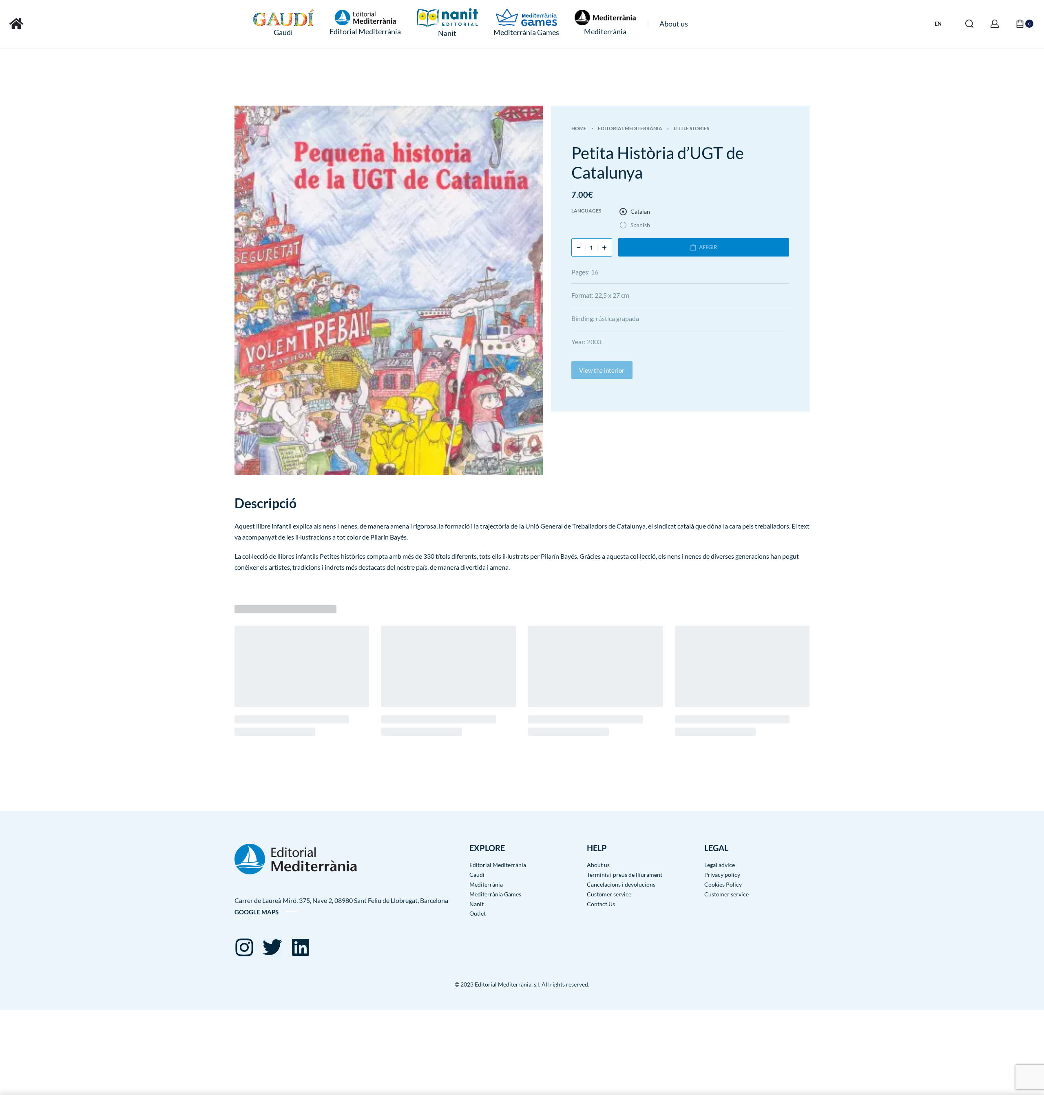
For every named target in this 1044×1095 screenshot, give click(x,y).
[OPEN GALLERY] (388, 291)
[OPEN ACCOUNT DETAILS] (994, 23)
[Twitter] (272, 947)
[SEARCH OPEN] (969, 23)
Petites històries (342, 556)
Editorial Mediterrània (630, 128)
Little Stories (691, 128)
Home (578, 128)
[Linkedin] (300, 947)
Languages (586, 211)
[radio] (635, 212)
